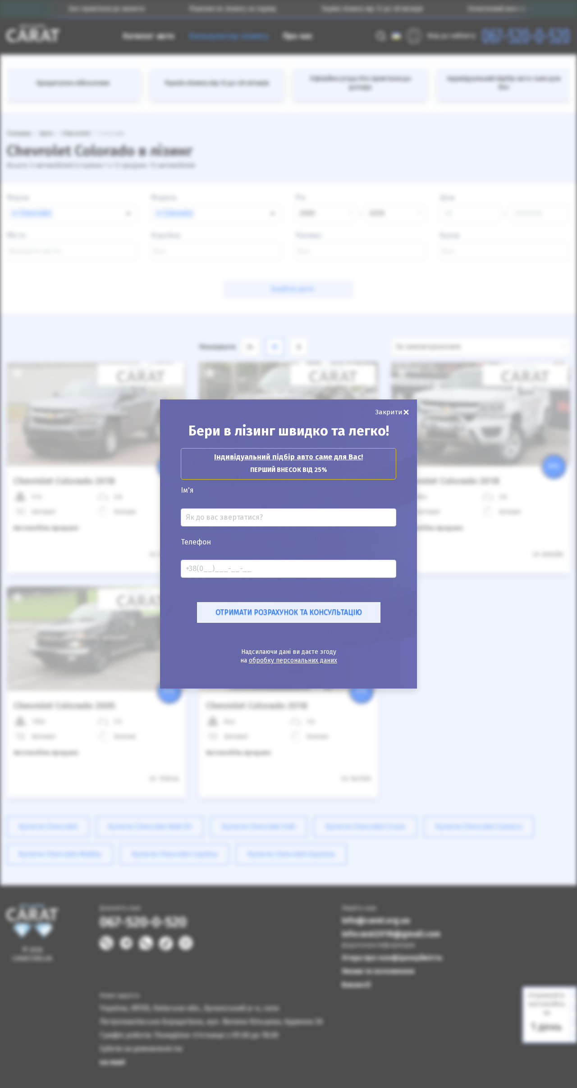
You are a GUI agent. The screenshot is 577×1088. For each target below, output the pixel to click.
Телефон (196, 542)
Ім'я (187, 490)
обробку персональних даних (293, 660)
